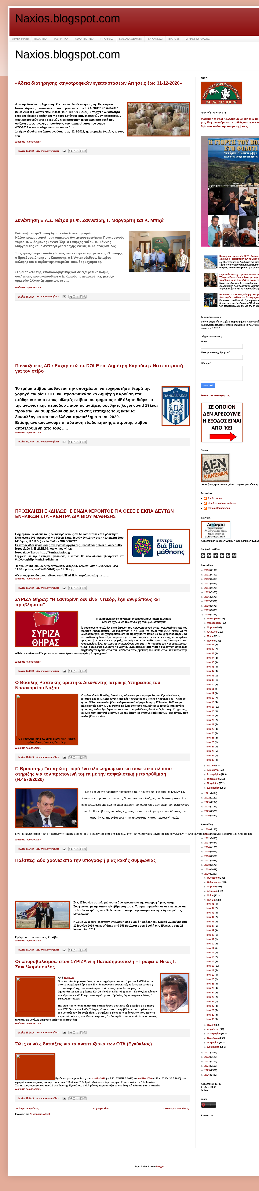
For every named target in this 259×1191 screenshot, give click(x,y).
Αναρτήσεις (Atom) (40, 1114)
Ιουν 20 (210, 720)
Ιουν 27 (210, 746)
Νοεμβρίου (213, 783)
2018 (207, 606)
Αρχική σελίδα (20, 38)
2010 (207, 570)
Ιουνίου (211, 640)
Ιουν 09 (210, 680)
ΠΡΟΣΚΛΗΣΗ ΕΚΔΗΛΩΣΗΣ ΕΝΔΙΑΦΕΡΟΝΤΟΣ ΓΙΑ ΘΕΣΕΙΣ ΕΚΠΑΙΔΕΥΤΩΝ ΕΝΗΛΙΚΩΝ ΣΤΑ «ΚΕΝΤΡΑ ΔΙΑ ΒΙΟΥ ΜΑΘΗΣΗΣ (94, 513)
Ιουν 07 (210, 671)
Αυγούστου (213, 770)
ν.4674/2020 (98, 1078)
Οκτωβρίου (213, 779)
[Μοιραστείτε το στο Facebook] (81, 151)
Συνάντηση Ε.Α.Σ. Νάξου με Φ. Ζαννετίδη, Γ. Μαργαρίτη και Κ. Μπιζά (89, 220)
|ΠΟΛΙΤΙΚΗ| (41, 38)
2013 (207, 583)
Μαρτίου (211, 627)
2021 (207, 793)
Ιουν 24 (210, 733)
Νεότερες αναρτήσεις (27, 1108)
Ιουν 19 (210, 715)
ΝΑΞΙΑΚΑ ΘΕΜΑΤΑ (130, 38)
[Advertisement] (102, 186)
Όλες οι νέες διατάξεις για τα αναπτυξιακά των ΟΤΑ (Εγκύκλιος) (83, 1043)
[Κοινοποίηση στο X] (77, 151)
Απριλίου (212, 632)
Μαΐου (210, 636)
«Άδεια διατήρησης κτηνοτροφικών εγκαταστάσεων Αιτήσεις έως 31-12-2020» (98, 83)
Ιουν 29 (210, 755)
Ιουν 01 (210, 644)
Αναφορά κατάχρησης (215, 394)
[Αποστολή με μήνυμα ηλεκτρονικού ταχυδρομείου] (70, 151)
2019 (207, 610)
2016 (207, 597)
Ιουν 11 (210, 689)
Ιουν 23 (210, 729)
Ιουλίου (211, 765)
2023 (207, 802)
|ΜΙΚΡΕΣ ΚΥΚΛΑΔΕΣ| (197, 38)
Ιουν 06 (210, 666)
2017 (207, 601)
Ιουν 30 (210, 760)
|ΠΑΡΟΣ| (173, 38)
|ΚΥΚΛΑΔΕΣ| (155, 38)
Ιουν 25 (210, 737)
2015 (207, 592)
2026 (207, 815)
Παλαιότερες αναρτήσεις (176, 1108)
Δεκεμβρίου (213, 788)
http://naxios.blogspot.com (222, 503)
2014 (207, 588)
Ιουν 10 (210, 684)
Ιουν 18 (210, 711)
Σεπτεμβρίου (214, 774)
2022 (207, 797)
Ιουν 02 (210, 649)
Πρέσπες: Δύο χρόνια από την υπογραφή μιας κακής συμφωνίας (85, 860)
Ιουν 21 (210, 724)
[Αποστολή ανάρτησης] (64, 151)
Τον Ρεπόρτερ (215, 498)
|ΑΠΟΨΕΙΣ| (107, 38)
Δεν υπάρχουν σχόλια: (48, 151)
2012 (207, 579)
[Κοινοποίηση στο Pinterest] (85, 151)
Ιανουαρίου (213, 618)
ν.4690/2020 (145, 1078)
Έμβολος (69, 977)
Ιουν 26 (210, 742)
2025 (207, 811)
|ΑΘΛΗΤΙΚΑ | (61, 38)
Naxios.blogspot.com (67, 18)
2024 (207, 806)
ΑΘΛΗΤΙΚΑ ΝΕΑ (84, 38)
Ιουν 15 (210, 702)
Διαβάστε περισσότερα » (28, 141)
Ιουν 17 (210, 706)
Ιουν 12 (210, 693)
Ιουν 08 (210, 675)
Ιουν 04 (210, 658)
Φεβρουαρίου (214, 623)
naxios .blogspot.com (219, 508)
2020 (207, 614)
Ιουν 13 (210, 698)
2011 (207, 574)
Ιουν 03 (210, 653)
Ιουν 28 (210, 751)
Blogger (160, 1166)
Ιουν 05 (210, 662)
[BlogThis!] (74, 151)
